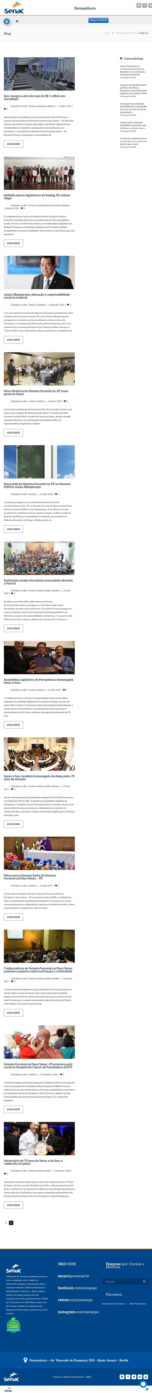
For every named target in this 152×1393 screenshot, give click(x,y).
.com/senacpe (77, 1288)
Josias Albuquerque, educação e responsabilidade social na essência (37, 296)
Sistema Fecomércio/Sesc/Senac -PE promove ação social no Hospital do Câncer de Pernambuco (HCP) (38, 1065)
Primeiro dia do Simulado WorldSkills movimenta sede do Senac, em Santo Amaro (133, 125)
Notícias (51, 106)
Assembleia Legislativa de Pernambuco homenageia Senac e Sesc (38, 681)
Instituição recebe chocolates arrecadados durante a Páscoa (38, 582)
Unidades (65, 205)
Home (107, 33)
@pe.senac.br (73, 1276)
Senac (18, 7)
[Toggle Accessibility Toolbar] (6, 21)
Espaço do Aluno (98, 20)
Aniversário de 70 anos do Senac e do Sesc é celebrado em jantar (33, 1162)
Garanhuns (42, 106)
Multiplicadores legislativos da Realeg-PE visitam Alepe (37, 196)
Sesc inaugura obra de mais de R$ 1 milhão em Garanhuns (34, 97)
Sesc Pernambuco (138, 1303)
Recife (57, 205)
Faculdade (41, 205)
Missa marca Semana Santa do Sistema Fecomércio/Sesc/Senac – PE (30, 877)
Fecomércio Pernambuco (113, 1303)
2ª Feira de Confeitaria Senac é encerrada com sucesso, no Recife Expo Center (133, 141)
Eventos (33, 106)
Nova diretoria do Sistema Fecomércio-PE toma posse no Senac (36, 392)
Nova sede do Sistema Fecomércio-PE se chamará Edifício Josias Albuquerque (37, 485)
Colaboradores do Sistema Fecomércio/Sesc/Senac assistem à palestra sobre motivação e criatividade (38, 969)
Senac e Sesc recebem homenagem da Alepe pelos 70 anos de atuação (39, 777)
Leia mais (13, 143)
